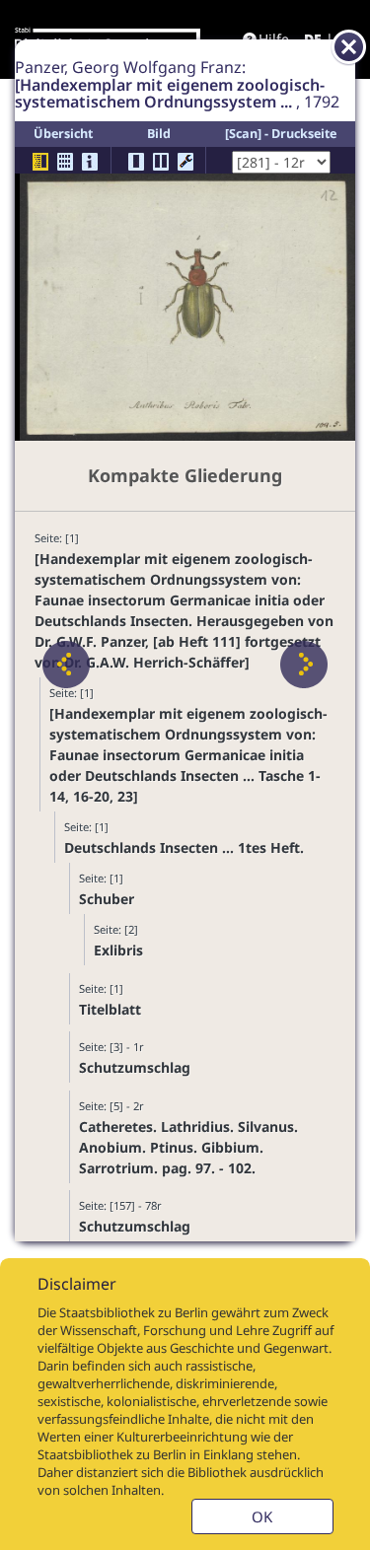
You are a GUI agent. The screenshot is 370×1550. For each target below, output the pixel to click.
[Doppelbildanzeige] (161, 162)
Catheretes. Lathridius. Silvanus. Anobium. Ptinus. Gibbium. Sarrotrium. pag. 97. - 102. (188, 1147)
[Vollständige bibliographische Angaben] (90, 162)
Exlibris (118, 950)
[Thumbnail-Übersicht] (65, 162)
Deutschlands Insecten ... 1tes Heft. (184, 847)
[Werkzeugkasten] (185, 162)
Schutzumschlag (134, 1067)
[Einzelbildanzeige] (136, 162)
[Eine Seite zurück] (66, 664)
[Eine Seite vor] (304, 664)
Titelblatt (110, 1009)
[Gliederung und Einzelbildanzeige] (40, 162)
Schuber (106, 898)
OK (262, 1516)
